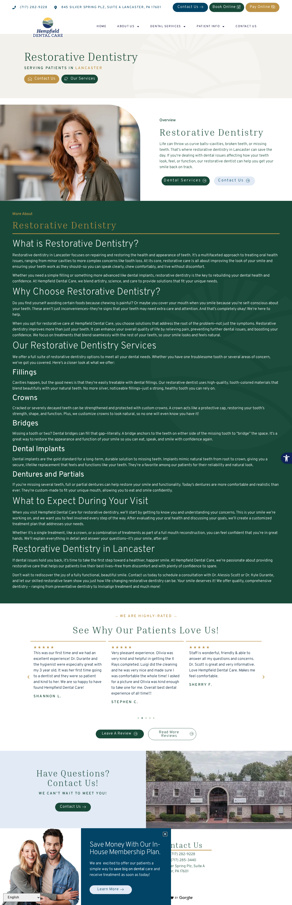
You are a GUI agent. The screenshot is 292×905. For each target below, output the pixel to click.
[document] (146, 452)
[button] (165, 834)
